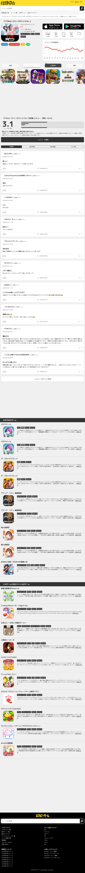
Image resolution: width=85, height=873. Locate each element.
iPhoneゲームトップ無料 (50, 851)
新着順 (11, 147)
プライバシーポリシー (7, 842)
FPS (45, 836)
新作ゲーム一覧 (6, 832)
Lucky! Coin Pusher (9, 657)
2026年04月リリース (7, 860)
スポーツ (46, 834)
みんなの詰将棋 (7, 743)
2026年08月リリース (7, 851)
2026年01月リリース (7, 866)
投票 (74, 65)
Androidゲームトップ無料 (50, 855)
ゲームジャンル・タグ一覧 (8, 836)
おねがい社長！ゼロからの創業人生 (14, 562)
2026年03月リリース (7, 862)
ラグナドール (6, 424)
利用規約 (4, 840)
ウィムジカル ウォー (8, 674)
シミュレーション (48, 838)
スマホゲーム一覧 (6, 830)
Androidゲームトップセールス (52, 858)
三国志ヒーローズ (7, 640)
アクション (47, 832)
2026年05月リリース (7, 858)
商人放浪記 (5, 527)
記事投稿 (53, 65)
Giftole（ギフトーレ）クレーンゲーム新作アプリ (20, 691)
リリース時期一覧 (6, 838)
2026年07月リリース (7, 853)
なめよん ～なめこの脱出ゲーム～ (13, 623)
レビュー (31, 65)
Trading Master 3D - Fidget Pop (14, 605)
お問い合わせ (5, 844)
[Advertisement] (42, 99)
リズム (45, 842)
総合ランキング (6, 834)
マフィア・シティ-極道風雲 (11, 493)
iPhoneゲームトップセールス (51, 853)
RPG (45, 830)
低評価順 (53, 147)
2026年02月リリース (7, 864)
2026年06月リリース (7, 855)
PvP (45, 844)
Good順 (73, 147)
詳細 (10, 65)
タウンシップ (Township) (11, 709)
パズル (45, 840)
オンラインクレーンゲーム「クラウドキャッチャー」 (21, 726)
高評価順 (32, 147)
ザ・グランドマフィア (9, 459)
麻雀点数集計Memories (10, 588)
